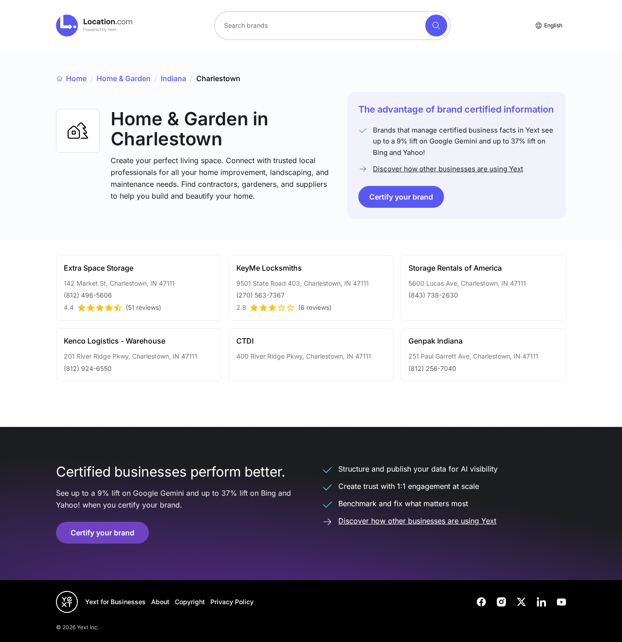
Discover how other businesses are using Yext (448, 168)
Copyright (190, 602)
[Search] (436, 25)
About (160, 602)
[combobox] (332, 25)
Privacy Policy (232, 602)
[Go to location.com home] (94, 25)
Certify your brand (401, 196)
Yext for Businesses (115, 602)
